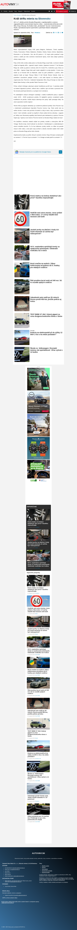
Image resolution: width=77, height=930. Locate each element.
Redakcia (37, 32)
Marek (36, 547)
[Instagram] (54, 11)
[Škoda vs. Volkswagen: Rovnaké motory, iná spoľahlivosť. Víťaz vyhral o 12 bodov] (21, 361)
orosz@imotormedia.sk (15, 869)
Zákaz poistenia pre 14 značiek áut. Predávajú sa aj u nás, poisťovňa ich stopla (38, 817)
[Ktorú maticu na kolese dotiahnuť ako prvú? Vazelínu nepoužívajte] (21, 209)
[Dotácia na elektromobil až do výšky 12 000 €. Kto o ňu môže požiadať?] (21, 344)
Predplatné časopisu (63, 11)
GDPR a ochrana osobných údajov (9, 897)
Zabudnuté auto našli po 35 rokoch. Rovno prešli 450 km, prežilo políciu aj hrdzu (45, 299)
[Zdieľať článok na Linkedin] (58, 32)
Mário (36, 613)
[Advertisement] (38, 177)
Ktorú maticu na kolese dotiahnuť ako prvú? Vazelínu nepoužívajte (45, 197)
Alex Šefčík (37, 568)
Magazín (20, 11)
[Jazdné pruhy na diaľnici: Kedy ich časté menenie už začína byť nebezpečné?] (21, 242)
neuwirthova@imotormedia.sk (20, 895)
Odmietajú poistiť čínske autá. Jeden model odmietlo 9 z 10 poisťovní (38, 797)
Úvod (15, 15)
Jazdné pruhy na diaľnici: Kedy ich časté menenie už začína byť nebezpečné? (44, 232)
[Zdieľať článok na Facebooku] (53, 32)
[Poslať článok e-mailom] (62, 32)
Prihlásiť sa (73, 11)
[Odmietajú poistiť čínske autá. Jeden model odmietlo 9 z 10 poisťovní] (38, 793)
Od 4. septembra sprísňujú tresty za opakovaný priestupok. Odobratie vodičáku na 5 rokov (45, 248)
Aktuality (11, 11)
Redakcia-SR (38, 758)
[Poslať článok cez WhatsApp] (60, 32)
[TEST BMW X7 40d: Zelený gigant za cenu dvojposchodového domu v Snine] (21, 327)
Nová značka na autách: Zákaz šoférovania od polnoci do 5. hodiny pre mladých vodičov (45, 265)
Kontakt (33, 11)
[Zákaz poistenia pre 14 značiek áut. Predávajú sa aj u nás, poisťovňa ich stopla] (38, 814)
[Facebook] (49, 11)
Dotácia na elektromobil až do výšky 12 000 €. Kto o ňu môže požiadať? (46, 333)
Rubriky (5, 11)
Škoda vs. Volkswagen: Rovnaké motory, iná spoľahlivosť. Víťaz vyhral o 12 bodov (46, 350)
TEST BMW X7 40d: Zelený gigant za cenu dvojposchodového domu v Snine (46, 315)
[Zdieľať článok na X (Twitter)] (56, 32)
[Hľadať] (1, 11)
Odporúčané (27, 11)
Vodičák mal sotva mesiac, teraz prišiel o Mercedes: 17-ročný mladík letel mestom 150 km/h (46, 215)
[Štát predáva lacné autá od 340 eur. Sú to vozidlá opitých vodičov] (21, 293)
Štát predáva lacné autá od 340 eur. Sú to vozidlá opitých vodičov (46, 281)
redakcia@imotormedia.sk (18, 876)
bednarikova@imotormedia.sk (18, 867)
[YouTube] (52, 11)
